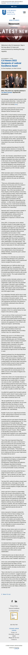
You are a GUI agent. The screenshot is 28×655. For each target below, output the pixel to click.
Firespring (16, 647)
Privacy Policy (14, 606)
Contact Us (14, 639)
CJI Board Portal (14, 611)
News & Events (14, 20)
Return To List (6, 594)
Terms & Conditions (14, 608)
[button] (24, 12)
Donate (15, 6)
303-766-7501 (16, 637)
